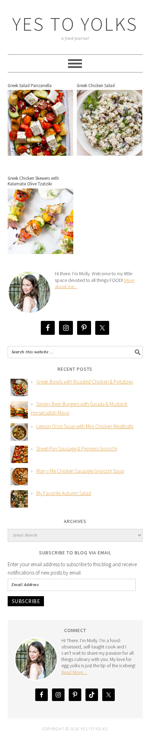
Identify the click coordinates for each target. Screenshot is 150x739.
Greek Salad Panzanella (30, 85)
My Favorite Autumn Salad (63, 493)
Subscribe (26, 601)
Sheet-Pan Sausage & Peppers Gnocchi (76, 448)
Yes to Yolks (75, 24)
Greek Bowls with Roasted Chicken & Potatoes (84, 381)
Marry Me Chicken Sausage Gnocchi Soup (80, 471)
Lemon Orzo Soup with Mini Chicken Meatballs (84, 426)
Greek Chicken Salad (96, 85)
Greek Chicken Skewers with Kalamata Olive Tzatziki (33, 181)
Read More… (74, 672)
